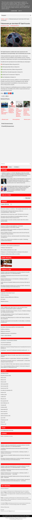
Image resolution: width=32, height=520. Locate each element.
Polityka (3, 407)
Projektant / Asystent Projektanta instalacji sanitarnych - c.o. (15, 350)
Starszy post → (27, 119)
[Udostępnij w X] (5, 96)
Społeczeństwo (4, 415)
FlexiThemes (11, 517)
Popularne (4, 167)
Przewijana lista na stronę (7, 430)
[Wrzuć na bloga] (3, 96)
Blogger (28, 515)
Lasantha (24, 517)
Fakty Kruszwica (15, 515)
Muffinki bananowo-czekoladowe (8, 333)
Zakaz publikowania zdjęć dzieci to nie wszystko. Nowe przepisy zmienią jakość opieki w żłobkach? (14, 308)
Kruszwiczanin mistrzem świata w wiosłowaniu (18, 186)
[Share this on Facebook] (5, 93)
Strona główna (16, 119)
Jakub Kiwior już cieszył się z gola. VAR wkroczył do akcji (14, 214)
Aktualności (3, 373)
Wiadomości (4, 419)
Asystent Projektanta (6, 342)
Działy (10, 167)
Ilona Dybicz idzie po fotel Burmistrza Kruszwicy (19, 178)
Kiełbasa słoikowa (5, 329)
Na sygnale (3, 400)
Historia (3, 381)
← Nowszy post (4, 119)
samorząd (3, 413)
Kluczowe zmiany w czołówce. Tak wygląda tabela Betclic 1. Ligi (16, 208)
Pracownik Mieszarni (6, 344)
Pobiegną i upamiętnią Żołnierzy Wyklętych (11, 110)
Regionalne (3, 409)
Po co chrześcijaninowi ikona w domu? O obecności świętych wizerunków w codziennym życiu (15, 367)
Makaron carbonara (5, 331)
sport (6, 19)
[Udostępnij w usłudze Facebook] (6, 96)
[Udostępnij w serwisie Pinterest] (8, 96)
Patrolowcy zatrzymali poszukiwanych (10, 245)
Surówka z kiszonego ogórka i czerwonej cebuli (12, 327)
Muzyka (3, 398)
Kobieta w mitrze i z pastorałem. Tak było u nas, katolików (15, 358)
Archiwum (16, 167)
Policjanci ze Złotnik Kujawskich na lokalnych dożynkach (14, 252)
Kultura (2, 394)
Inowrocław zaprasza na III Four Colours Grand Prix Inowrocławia (26, 112)
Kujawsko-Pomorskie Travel (8, 292)
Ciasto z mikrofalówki (6, 335)
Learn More (14, 10)
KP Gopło (3, 299)
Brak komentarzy (15, 25)
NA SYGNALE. (4, 403)
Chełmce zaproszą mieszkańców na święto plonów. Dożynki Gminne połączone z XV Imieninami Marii (15, 273)
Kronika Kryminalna (5, 390)
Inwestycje (3, 388)
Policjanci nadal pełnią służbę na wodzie (10, 254)
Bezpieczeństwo (5, 375)
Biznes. (2, 379)
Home (2, 19)
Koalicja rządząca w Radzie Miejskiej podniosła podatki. (15, 173)
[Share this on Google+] (9, 93)
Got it (20, 10)
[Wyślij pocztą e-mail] (2, 96)
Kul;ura (2, 392)
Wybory (3, 424)
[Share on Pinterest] (10, 93)
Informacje (3, 384)
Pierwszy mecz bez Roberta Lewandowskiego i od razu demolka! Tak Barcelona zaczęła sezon (14, 217)
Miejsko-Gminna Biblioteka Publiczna (10, 297)
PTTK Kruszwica (5, 295)
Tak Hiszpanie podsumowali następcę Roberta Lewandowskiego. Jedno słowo (12, 211)
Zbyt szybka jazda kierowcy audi (8, 249)
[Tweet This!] (7, 93)
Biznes (2, 377)
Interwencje (4, 386)
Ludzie (2, 396)
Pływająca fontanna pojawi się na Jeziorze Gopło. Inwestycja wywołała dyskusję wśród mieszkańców (15, 286)
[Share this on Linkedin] (12, 93)
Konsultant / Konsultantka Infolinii (9, 340)
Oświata (3, 405)
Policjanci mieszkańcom (6, 247)
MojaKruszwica (4, 301)
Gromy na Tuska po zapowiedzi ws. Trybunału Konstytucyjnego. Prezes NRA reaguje (12, 226)
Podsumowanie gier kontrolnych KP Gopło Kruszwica (15, 23)
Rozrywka (3, 411)
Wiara (2, 422)
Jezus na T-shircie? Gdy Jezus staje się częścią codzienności (15, 363)
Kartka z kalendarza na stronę (7, 436)
